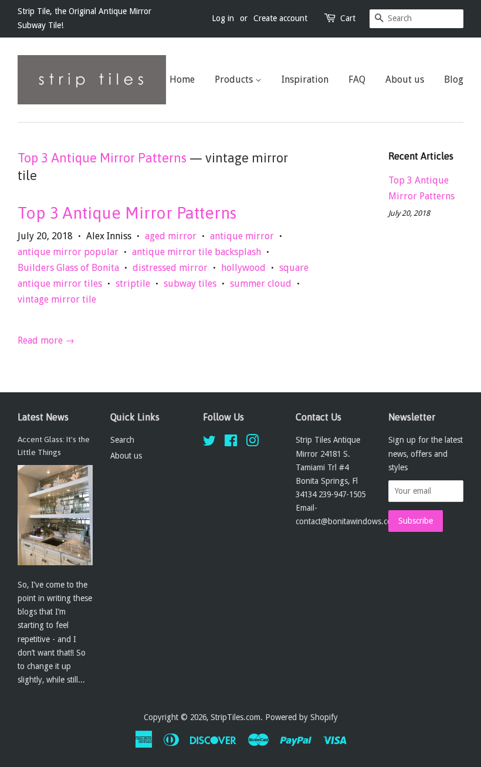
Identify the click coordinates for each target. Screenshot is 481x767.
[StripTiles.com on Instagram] (252, 442)
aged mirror (171, 236)
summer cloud (261, 283)
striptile (133, 283)
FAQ (356, 79)
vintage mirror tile (57, 299)
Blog (453, 79)
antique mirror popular (68, 251)
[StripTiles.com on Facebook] (231, 442)
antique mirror (242, 236)
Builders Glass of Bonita (68, 267)
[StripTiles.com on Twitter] (209, 442)
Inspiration (305, 79)
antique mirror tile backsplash (196, 251)
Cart (347, 18)
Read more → (46, 340)
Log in (223, 18)
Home (182, 79)
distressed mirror (170, 267)
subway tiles (190, 283)
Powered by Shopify (301, 717)
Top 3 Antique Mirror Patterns (102, 157)
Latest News (43, 417)
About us (404, 79)
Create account (280, 18)
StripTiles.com (235, 717)
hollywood (243, 267)
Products (235, 79)
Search (122, 439)
